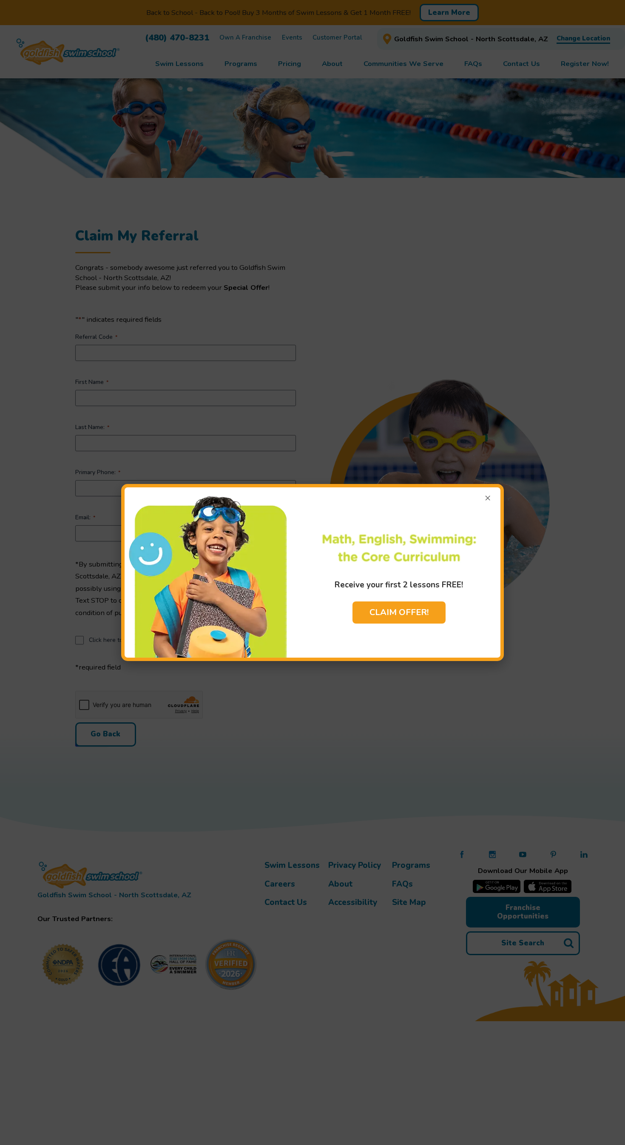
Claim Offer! (399, 612)
